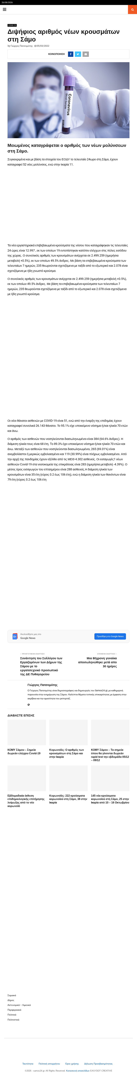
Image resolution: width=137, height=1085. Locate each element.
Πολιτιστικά (13, 1019)
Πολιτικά (12, 1014)
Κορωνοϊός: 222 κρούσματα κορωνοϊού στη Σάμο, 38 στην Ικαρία (68, 799)
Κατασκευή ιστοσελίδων (78, 1070)
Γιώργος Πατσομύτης (22, 46)
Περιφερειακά (14, 1009)
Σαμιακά (12, 995)
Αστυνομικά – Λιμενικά (19, 1005)
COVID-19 (12, 25)
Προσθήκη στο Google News (110, 636)
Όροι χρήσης (72, 1063)
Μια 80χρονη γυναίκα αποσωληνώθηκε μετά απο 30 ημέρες (97, 662)
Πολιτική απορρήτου (49, 1063)
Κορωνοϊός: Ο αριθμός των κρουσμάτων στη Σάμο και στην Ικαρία (66, 753)
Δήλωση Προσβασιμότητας (98, 1063)
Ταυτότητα (28, 1063)
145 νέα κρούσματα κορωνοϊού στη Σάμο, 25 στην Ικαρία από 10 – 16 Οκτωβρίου (110, 799)
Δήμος (11, 1000)
